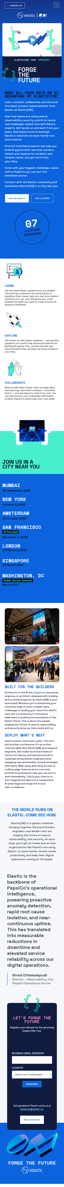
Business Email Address (28, 1053)
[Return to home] (32, 15)
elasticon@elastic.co (31, 1109)
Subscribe (32, 1084)
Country (17, 1067)
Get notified (42, 198)
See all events (17, 198)
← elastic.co (14, 5)
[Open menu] (56, 5)
